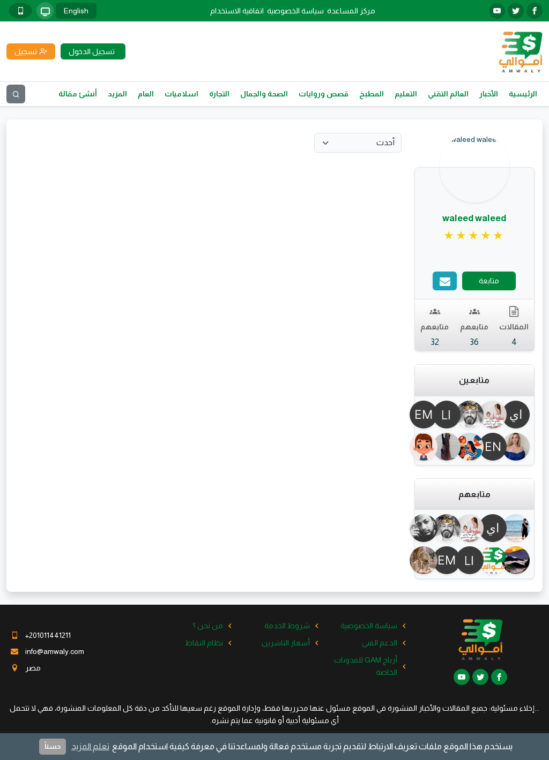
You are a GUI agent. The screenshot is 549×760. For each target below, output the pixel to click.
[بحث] (15, 94)
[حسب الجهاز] (45, 10)
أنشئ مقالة (77, 93)
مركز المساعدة (351, 10)
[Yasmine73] (520, 447)
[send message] (445, 281)
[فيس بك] (534, 11)
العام (146, 93)
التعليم (406, 93)
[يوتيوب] (497, 11)
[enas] (497, 447)
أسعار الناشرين (286, 642)
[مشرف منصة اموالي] (497, 560)
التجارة (219, 93)
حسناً (52, 746)
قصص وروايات (323, 93)
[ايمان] (520, 414)
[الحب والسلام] (520, 560)
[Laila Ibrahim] (451, 414)
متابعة (489, 280)
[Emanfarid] (428, 414)
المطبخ (371, 93)
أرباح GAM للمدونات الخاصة (365, 666)
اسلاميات (181, 93)
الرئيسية (523, 93)
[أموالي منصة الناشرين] (520, 51)
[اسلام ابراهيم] (428, 528)
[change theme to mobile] (20, 11)
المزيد (117, 93)
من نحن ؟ (207, 625)
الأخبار (488, 93)
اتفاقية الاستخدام (237, 10)
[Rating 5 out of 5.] (474, 236)
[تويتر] (516, 11)
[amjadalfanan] (428, 447)
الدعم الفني (379, 642)
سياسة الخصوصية (295, 10)
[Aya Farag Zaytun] (497, 414)
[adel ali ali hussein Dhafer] (474, 414)
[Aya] (474, 447)
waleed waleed (474, 218)
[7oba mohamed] (428, 560)
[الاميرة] (451, 447)
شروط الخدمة (287, 625)
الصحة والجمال (264, 93)
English (76, 10)
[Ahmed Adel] (520, 528)
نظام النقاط (204, 642)
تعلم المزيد (90, 746)
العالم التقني (448, 93)
